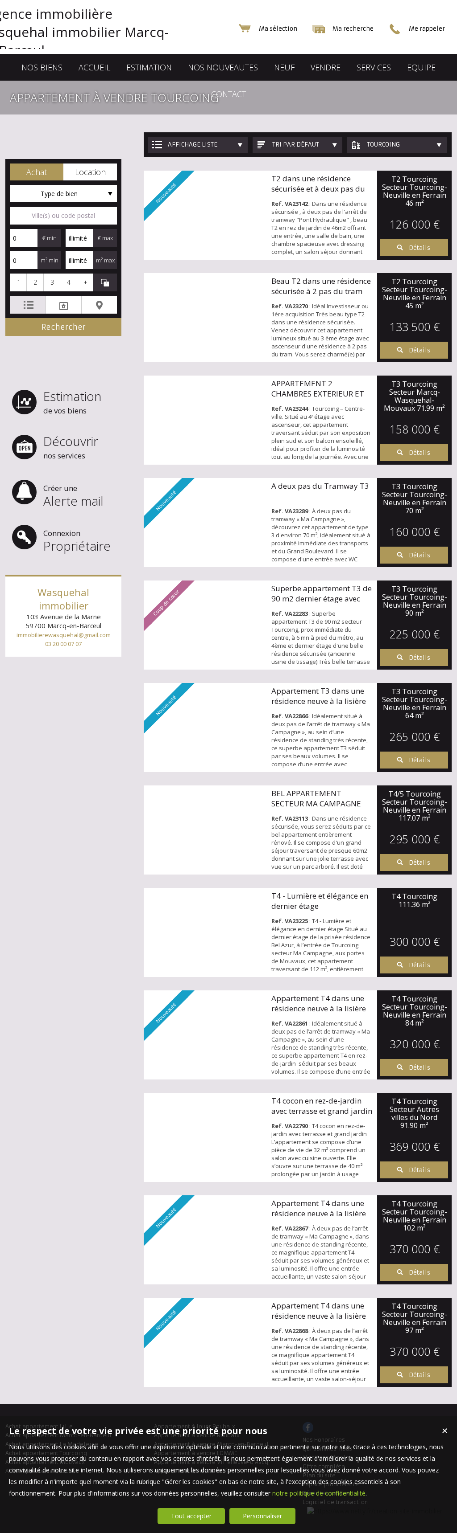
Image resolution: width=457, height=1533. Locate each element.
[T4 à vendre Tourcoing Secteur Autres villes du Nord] (205, 1137)
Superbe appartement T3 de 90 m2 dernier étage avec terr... (321, 598)
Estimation (72, 402)
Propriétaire (77, 541)
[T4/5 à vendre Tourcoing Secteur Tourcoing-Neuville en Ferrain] (205, 830)
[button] (36, 172)
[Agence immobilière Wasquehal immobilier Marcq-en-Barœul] (94, 50)
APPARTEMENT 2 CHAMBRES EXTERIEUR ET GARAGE (317, 393)
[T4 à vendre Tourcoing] (205, 932)
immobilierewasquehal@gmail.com (64, 635)
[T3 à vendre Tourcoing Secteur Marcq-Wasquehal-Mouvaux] (205, 420)
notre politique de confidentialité (319, 1493)
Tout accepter (191, 1516)
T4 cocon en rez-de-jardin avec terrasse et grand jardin (321, 1106)
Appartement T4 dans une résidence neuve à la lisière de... (318, 1008)
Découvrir (70, 447)
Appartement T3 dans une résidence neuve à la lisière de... (318, 701)
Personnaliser (262, 1516)
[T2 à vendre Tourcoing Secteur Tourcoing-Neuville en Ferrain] (205, 317)
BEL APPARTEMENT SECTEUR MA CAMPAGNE (316, 798)
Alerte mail (73, 496)
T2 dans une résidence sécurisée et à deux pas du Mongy (318, 188)
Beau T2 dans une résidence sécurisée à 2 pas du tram (321, 286)
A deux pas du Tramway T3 (320, 486)
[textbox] (63, 216)
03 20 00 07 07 (63, 644)
